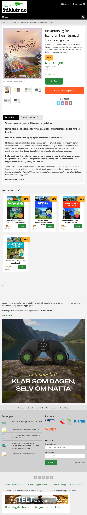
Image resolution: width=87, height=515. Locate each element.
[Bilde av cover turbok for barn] (22, 53)
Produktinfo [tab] (9, 117)
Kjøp (55, 81)
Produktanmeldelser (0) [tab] (30, 117)
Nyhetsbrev (54, 484)
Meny (7, 17)
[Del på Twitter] (58, 103)
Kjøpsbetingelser (18, 484)
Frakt (8, 484)
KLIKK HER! (7, 315)
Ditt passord (49, 452)
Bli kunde (30, 408)
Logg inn (54, 408)
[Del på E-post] (70, 103)
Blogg (63, 484)
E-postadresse (50, 444)
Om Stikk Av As (42, 408)
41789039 (50, 490)
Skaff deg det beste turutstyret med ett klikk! (33, 507)
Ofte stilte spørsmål (75, 484)
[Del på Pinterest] (66, 103)
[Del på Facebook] (62, 103)
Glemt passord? (80, 462)
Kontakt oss (64, 408)
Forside (4, 22)
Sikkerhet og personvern (37, 484)
